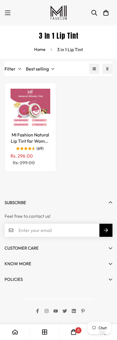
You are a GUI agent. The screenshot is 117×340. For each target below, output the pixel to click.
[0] (73, 332)
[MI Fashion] (58, 13)
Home (39, 49)
